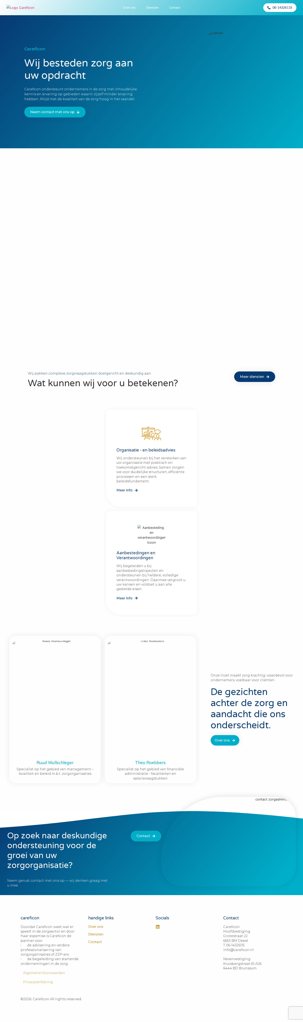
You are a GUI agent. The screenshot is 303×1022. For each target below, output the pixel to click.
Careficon (34, 48)
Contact (174, 7)
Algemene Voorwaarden (43, 973)
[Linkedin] (158, 927)
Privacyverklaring (37, 982)
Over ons (129, 7)
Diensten (152, 7)
